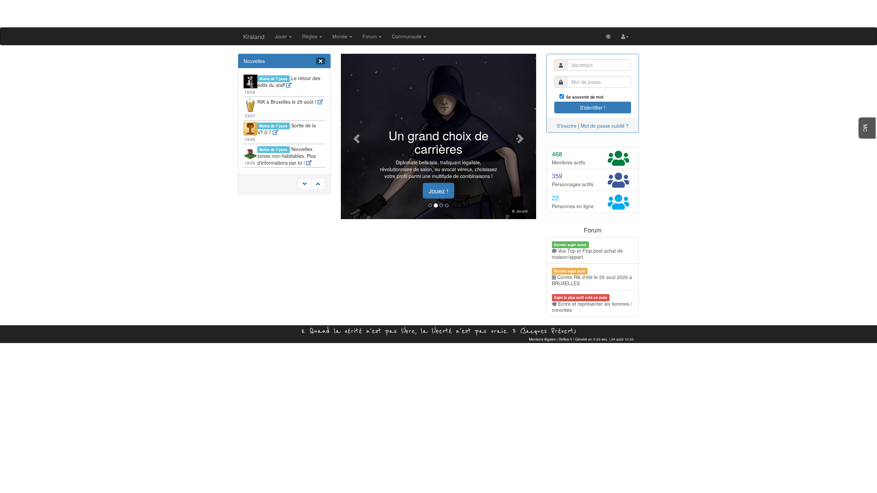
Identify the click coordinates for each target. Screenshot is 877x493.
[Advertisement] (438, 13)
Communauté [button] (407, 36)
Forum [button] (370, 36)
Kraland (253, 36)
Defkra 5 (565, 339)
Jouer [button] (281, 36)
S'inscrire (567, 125)
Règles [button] (310, 36)
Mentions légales (542, 339)
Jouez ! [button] (438, 190)
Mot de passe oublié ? (605, 125)
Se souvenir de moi (583, 97)
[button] (625, 36)
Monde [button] (340, 36)
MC (865, 128)
